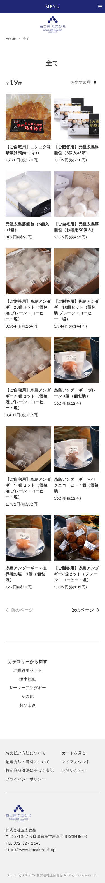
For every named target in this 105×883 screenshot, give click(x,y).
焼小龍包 (27, 678)
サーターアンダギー (27, 687)
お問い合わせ (74, 770)
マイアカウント (76, 761)
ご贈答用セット (27, 670)
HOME (11, 38)
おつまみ (27, 705)
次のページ (83, 609)
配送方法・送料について (28, 761)
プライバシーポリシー (26, 779)
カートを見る (74, 752)
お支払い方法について (26, 752)
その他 (28, 696)
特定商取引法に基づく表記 (30, 770)
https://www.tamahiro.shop (31, 849)
